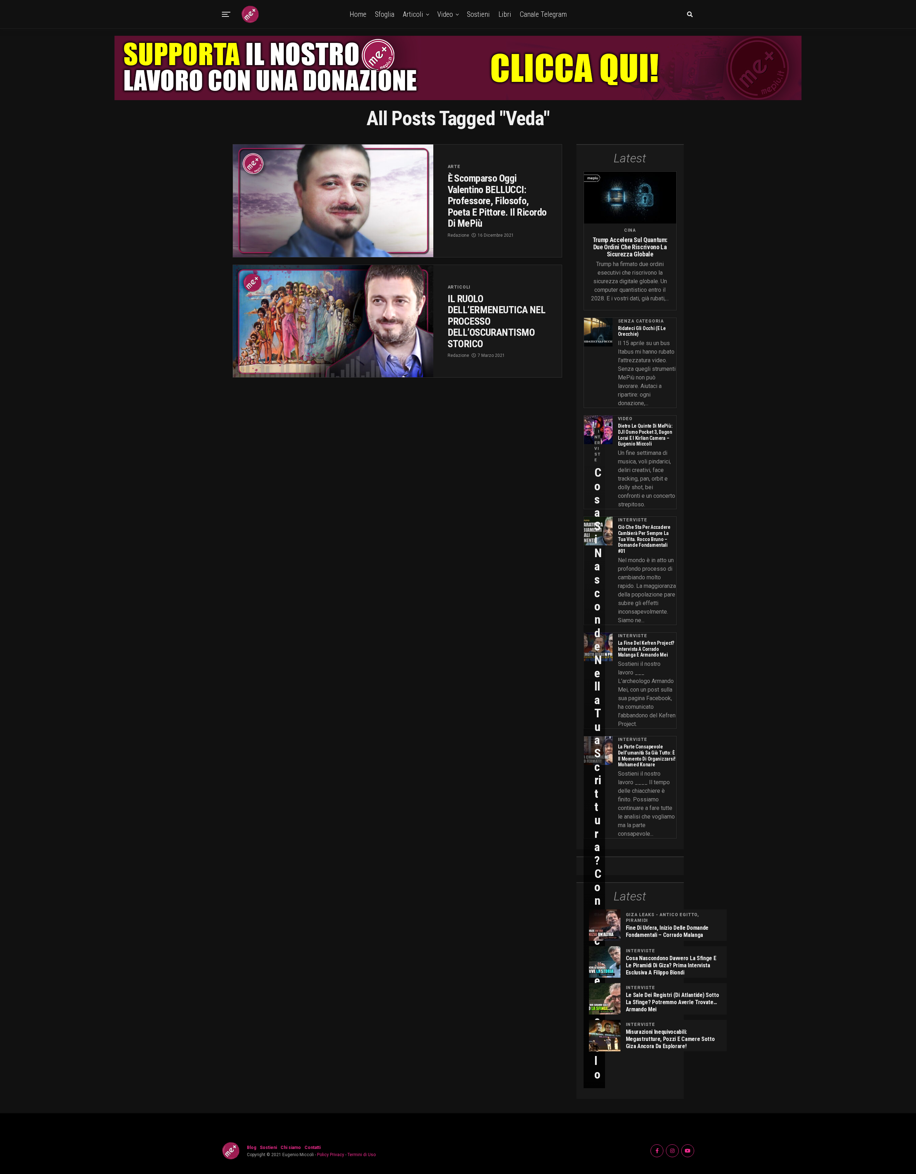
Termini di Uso (361, 1154)
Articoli (413, 14)
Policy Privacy (330, 1154)
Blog (251, 1147)
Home (358, 14)
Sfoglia (384, 14)
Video (445, 14)
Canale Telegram (543, 14)
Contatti (312, 1147)
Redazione (458, 235)
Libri (504, 14)
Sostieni (478, 14)
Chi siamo (291, 1147)
